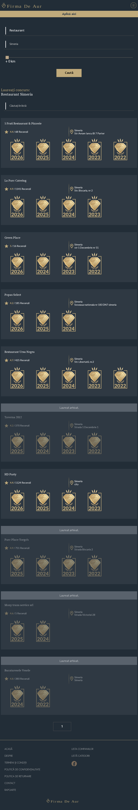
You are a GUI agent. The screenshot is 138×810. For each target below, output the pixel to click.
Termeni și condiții (15, 762)
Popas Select (12, 295)
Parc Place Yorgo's (16, 540)
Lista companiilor (82, 749)
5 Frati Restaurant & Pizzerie (23, 123)
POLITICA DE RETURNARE (17, 776)
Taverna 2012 (13, 417)
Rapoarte (10, 790)
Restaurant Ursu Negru (19, 352)
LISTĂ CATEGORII (81, 756)
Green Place (12, 238)
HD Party (10, 474)
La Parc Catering (15, 180)
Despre (8, 756)
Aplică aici (69, 14)
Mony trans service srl (18, 605)
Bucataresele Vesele (17, 670)
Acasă (8, 749)
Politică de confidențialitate (22, 769)
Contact (9, 783)
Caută (69, 73)
